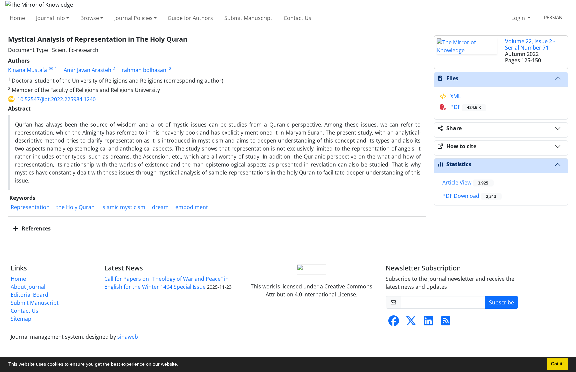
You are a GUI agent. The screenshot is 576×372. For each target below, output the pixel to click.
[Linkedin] (428, 322)
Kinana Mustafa (27, 70)
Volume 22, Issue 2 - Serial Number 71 (530, 44)
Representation (30, 207)
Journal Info (50, 18)
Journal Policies (133, 18)
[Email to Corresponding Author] (50, 68)
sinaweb (127, 336)
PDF (465, 107)
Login (518, 18)
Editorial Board (29, 294)
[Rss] (446, 322)
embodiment (191, 207)
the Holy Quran (75, 207)
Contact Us (297, 18)
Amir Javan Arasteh (87, 70)
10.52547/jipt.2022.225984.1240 (56, 99)
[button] (181, 365)
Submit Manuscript (248, 18)
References (35, 228)
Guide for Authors (190, 18)
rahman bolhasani (145, 70)
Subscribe (501, 302)
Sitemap (21, 318)
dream (160, 207)
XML (455, 96)
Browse (89, 18)
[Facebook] (394, 322)
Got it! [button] (557, 364)
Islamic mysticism (123, 207)
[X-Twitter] (411, 322)
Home (17, 18)
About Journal (28, 286)
